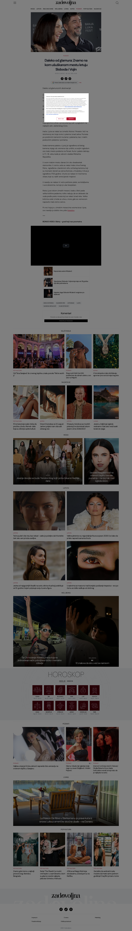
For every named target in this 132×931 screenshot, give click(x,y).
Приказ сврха (61, 118)
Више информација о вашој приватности (73, 106)
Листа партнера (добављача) (52, 114)
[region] (66, 107)
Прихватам (71, 118)
